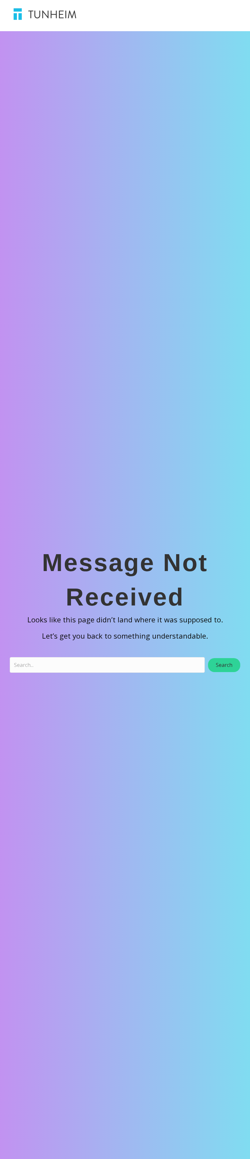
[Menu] (181, 13)
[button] (224, 665)
